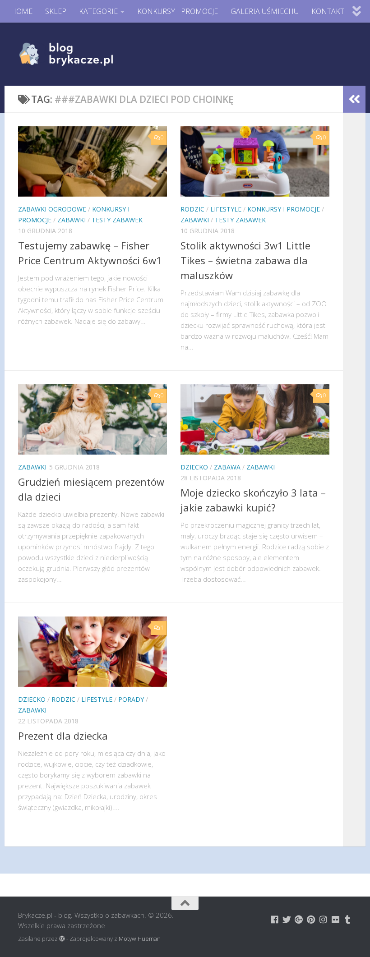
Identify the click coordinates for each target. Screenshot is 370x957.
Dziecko (194, 467)
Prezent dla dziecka (63, 735)
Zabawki (71, 220)
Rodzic (192, 209)
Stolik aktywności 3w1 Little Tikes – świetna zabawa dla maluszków (245, 260)
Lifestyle (225, 209)
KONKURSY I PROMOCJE (177, 11)
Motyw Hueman (140, 938)
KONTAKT (327, 11)
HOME (21, 11)
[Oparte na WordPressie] (62, 939)
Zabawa (227, 467)
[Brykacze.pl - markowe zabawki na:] (274, 919)
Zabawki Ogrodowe (52, 209)
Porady (131, 699)
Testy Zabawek (117, 220)
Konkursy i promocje (283, 209)
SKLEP (55, 11)
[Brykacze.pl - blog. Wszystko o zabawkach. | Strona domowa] (86, 54)
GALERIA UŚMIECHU (265, 11)
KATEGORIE (98, 11)
